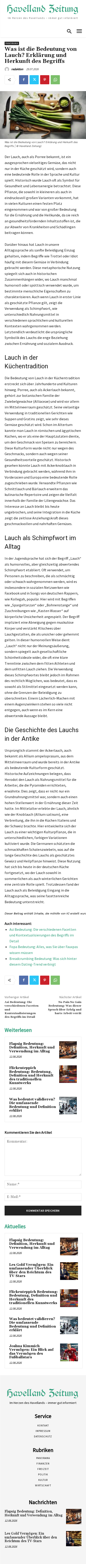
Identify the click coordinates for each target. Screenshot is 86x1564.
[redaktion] (8, 69)
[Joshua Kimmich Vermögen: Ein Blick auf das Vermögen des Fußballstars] (69, 1352)
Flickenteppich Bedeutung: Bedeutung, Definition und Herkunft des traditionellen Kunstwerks (31, 1075)
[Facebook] (23, 79)
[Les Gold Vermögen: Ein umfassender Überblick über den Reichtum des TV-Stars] (69, 1271)
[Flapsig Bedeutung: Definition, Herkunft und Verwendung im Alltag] (68, 1050)
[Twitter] (34, 79)
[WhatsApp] (55, 79)
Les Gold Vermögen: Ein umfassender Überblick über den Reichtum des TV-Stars (31, 1270)
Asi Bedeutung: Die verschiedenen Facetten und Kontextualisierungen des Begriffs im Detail (42, 935)
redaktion (17, 69)
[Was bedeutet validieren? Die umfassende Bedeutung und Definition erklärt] (68, 1105)
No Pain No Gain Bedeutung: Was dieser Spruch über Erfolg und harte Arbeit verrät (64, 1007)
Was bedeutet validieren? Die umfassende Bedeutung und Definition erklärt (32, 1105)
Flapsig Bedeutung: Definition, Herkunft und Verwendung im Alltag (32, 1048)
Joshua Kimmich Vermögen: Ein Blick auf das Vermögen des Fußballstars (31, 1352)
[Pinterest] (44, 79)
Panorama (12, 43)
